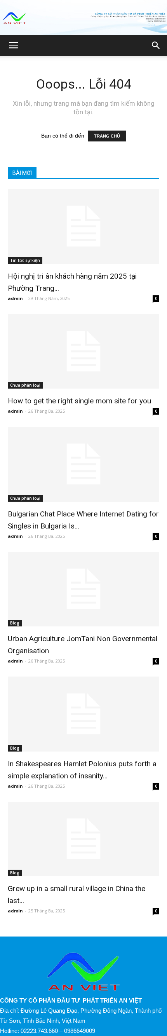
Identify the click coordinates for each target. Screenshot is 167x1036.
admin (15, 298)
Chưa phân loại (25, 385)
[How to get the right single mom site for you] (83, 351)
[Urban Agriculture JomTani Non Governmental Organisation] (83, 589)
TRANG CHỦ (107, 136)
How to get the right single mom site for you (79, 400)
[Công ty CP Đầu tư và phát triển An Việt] (83, 18)
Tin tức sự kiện (25, 260)
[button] (156, 45)
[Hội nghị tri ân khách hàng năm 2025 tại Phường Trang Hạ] (83, 226)
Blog (14, 623)
